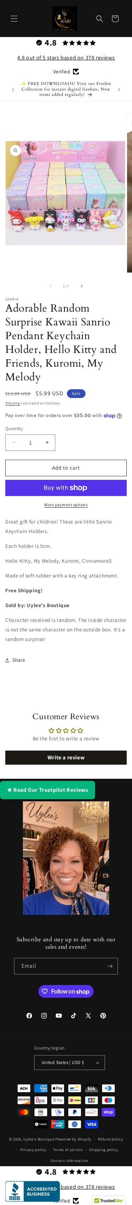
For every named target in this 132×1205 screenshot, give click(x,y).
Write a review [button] (66, 757)
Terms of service (67, 1149)
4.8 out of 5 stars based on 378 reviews (66, 57)
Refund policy (110, 1139)
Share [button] (18, 660)
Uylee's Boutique (38, 1138)
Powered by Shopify (73, 1138)
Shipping (12, 403)
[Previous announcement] (13, 89)
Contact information (69, 1160)
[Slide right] (81, 286)
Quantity (14, 429)
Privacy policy (33, 1149)
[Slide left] (50, 286)
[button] (14, 18)
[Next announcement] (119, 89)
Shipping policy (103, 1149)
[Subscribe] (110, 966)
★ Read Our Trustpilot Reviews (47, 790)
